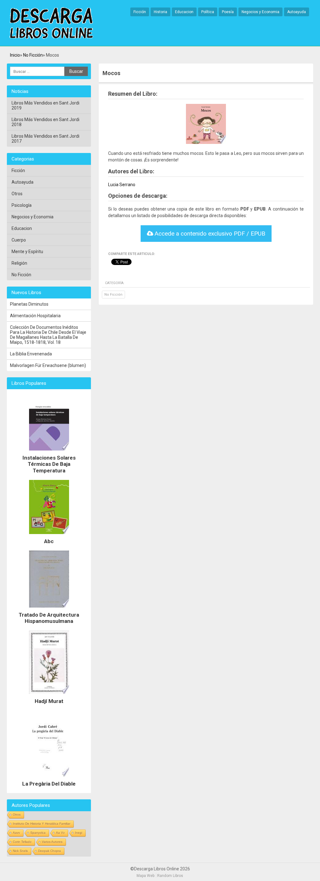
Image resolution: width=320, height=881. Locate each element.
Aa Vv (60, 832)
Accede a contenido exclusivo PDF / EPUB (209, 233)
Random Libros (170, 875)
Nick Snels (20, 851)
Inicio (15, 55)
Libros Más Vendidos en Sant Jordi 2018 (45, 122)
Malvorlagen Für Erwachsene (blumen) (48, 365)
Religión (19, 263)
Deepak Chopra (49, 851)
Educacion (184, 12)
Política (207, 12)
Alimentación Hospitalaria (35, 315)
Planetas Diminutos (29, 304)
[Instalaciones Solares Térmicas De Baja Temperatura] (49, 452)
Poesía (228, 12)
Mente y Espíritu (27, 251)
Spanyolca (38, 832)
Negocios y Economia (260, 12)
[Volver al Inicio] (51, 23)
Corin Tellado (22, 841)
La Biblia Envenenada (31, 353)
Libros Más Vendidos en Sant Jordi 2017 (45, 139)
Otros (17, 193)
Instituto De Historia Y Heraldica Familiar (41, 823)
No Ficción (33, 55)
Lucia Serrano (121, 184)
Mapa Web (145, 875)
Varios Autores (52, 841)
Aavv (16, 832)
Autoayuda (296, 12)
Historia (160, 12)
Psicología (22, 205)
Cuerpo (19, 239)
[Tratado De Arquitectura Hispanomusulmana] (49, 609)
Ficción (139, 12)
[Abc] (49, 535)
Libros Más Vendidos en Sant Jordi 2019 (45, 105)
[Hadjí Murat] (49, 695)
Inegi (78, 832)
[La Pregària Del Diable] (49, 778)
